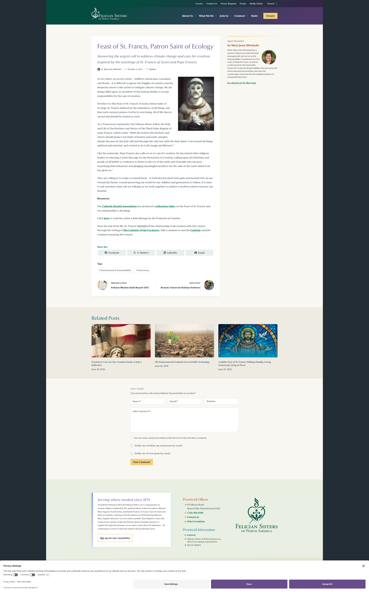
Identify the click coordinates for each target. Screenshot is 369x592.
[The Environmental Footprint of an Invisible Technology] (184, 340)
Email (174, 401)
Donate (270, 15)
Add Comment (142, 411)
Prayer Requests (228, 3)
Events (243, 3)
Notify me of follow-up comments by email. (158, 445)
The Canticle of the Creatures (141, 230)
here (107, 218)
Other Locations (196, 521)
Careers (199, 3)
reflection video (165, 206)
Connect (239, 15)
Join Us (224, 15)
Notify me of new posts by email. (153, 453)
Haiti (254, 15)
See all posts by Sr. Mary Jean (241, 82)
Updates (152, 69)
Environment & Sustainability (115, 270)
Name (137, 401)
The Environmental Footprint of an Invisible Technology (182, 361)
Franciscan (142, 270)
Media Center (256, 3)
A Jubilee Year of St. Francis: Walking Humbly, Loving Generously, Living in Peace (244, 363)
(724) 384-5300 (195, 512)
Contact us (193, 517)
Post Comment (141, 462)
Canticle (195, 230)
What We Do (206, 15)
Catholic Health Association (119, 206)
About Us (187, 15)
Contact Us (212, 3)
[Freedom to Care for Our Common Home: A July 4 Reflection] (121, 340)
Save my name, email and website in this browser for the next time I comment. (170, 438)
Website (211, 401)
